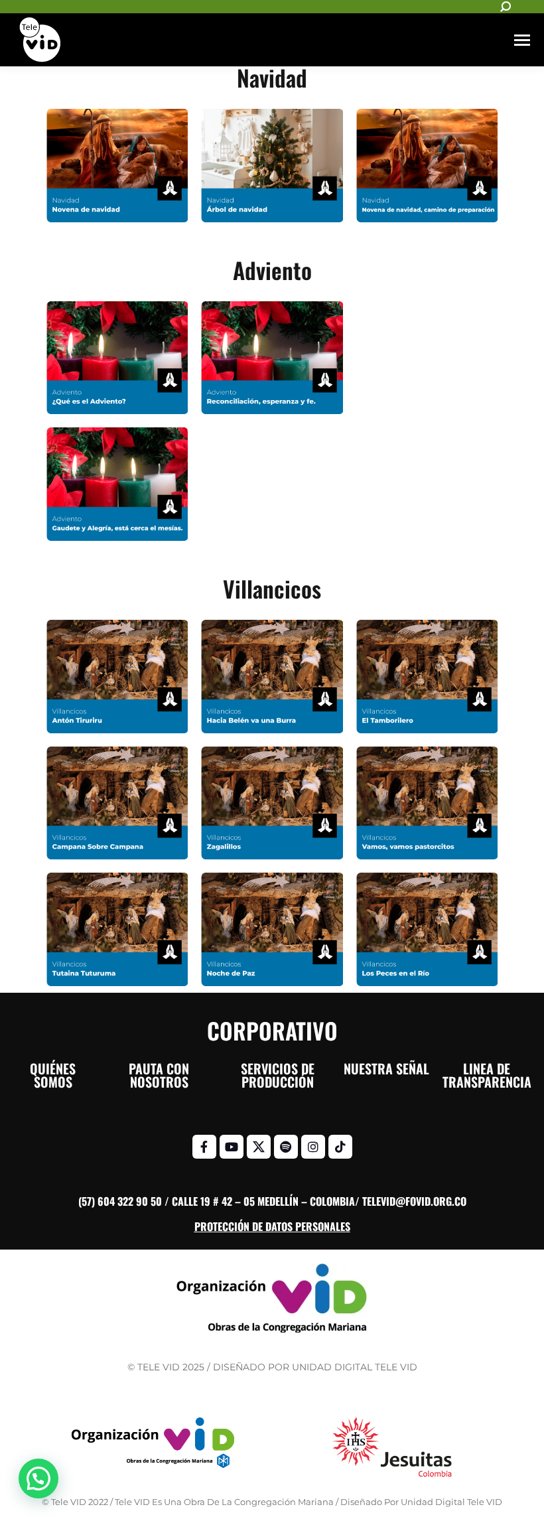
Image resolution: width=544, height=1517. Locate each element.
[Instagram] (313, 1147)
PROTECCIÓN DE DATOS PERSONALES (272, 1226)
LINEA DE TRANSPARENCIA (486, 1075)
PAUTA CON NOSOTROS (159, 1075)
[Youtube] (231, 1147)
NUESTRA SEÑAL (386, 1068)
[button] (38, 1478)
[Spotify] (286, 1147)
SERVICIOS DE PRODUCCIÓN (277, 1075)
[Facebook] (204, 1147)
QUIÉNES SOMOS (53, 1075)
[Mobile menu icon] (522, 40)
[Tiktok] (340, 1147)
